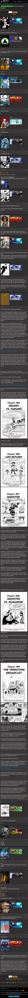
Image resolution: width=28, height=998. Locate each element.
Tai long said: (4, 172)
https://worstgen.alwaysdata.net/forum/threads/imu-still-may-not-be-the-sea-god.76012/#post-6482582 (13, 384)
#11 (26, 250)
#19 (26, 934)
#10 (26, 229)
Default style (4, 988)
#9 (26, 203)
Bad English (13, 95)
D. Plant (12, 940)
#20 (26, 953)
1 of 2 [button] (10, 12)
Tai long (3, 9)
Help (21, 990)
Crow (11, 156)
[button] (1, 1)
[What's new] (24, 1)
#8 (26, 169)
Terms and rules (9, 990)
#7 (26, 151)
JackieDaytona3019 (15, 36)
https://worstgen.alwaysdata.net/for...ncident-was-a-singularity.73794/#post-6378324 (13, 351)
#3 (26, 71)
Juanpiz (12, 921)
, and (8, 801)
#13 (26, 307)
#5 (26, 108)
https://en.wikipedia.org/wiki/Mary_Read (10, 769)
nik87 (11, 826)
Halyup (12, 872)
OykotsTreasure (14, 294)
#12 (26, 277)
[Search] (26, 1)
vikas (11, 58)
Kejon (11, 138)
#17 (26, 885)
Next (15, 12)
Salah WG (12, 237)
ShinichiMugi (13, 216)
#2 (26, 49)
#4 (26, 90)
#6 (26, 130)
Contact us (3, 990)
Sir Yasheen (13, 805)
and (8, 290)
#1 (26, 30)
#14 (26, 818)
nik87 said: (4, 891)
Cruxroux (12, 901)
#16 (26, 861)
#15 (26, 839)
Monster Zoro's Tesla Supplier (17, 848)
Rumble (12, 190)
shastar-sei (12, 264)
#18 (26, 914)
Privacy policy (16, 990)
